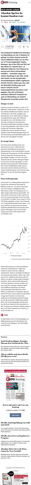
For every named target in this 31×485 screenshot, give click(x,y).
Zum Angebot (15, 478)
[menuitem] (9, 3)
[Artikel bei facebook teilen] (23, 46)
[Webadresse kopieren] (20, 47)
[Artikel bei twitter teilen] (27, 46)
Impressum (15, 470)
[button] (27, 2)
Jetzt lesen (15, 415)
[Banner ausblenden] (27, 473)
